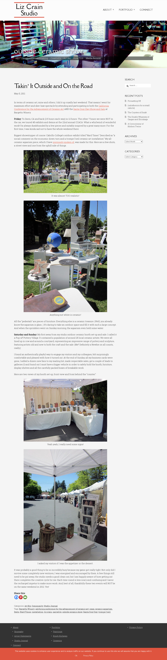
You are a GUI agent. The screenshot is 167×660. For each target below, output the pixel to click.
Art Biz (67, 58)
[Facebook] (16, 597)
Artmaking (42, 58)
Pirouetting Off (134, 101)
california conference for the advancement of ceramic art (62, 609)
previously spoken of (63, 142)
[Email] (25, 597)
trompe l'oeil (104, 612)
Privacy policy (88, 655)
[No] (163, 654)
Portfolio (126, 9)
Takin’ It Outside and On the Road (53, 86)
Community (27, 58)
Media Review (93, 58)
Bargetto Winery (27, 609)
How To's (78, 58)
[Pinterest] (21, 597)
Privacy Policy (136, 627)
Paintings (57, 631)
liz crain (48, 612)
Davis (16, 612)
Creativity (56, 58)
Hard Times (25, 612)
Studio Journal (51, 606)
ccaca (92, 609)
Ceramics (57, 640)
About (107, 9)
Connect (146, 9)
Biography (18, 631)
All (16, 58)
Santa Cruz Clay (90, 612)
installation (37, 612)
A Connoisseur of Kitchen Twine (136, 125)
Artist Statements (22, 636)
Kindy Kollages (60, 636)
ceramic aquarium (103, 609)
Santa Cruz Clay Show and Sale (89, 109)
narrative (57, 612)
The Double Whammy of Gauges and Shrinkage (138, 118)
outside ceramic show (72, 612)
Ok (76, 655)
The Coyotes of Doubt (137, 112)
